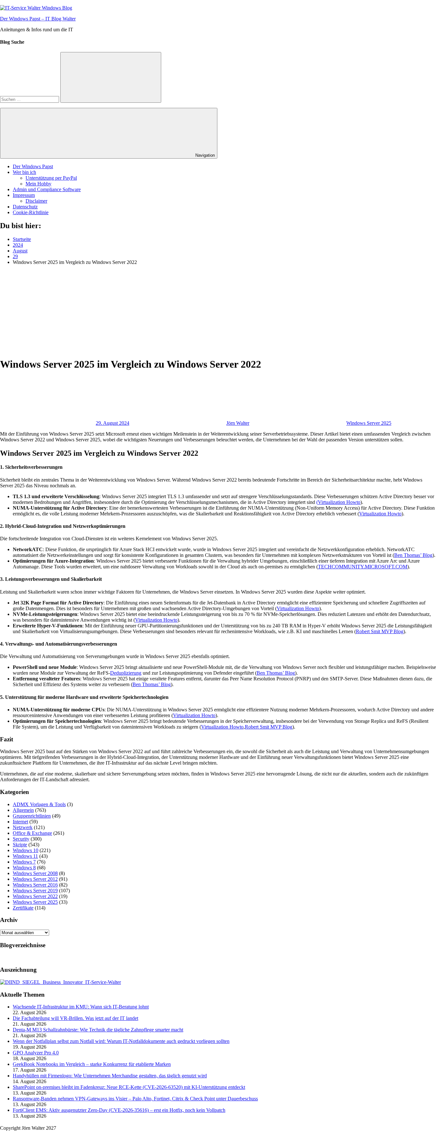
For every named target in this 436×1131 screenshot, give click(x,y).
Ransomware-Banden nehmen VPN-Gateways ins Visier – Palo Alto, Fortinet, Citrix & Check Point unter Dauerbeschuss (135, 1098)
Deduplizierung (125, 673)
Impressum (24, 195)
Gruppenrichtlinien (32, 816)
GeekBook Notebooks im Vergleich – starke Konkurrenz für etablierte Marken (92, 1064)
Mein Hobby (38, 183)
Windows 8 (24, 867)
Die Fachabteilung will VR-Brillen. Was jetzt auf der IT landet (75, 1018)
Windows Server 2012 (35, 879)
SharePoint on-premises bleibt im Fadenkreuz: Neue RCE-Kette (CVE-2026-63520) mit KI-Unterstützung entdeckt (129, 1087)
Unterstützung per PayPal (51, 178)
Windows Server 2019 (35, 890)
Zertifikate (23, 907)
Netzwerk (23, 827)
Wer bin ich (24, 172)
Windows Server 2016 (35, 885)
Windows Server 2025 (368, 423)
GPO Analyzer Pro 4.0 (36, 1052)
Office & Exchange (32, 833)
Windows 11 (25, 856)
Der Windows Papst (33, 166)
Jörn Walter (237, 423)
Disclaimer (36, 201)
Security (21, 839)
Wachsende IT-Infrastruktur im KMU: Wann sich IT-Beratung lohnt (81, 1006)
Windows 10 (25, 850)
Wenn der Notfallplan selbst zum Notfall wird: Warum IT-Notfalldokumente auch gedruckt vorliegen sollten (121, 1041)
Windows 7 (24, 862)
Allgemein (23, 810)
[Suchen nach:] (30, 99)
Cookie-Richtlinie (31, 212)
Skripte (20, 844)
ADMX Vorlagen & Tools (39, 804)
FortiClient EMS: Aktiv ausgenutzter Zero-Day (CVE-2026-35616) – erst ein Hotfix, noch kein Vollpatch (119, 1110)
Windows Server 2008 (35, 873)
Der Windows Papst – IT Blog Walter (38, 18)
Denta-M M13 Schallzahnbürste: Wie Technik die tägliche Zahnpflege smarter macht (98, 1029)
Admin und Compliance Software (47, 189)
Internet (20, 821)
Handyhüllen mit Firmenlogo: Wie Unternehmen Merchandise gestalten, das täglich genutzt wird (110, 1075)
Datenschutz (25, 206)
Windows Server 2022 (35, 896)
